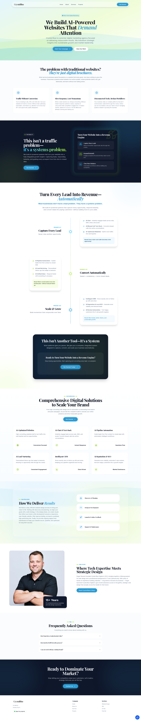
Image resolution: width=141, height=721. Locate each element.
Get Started (122, 4)
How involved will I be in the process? (51, 643)
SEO (103, 706)
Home (61, 4)
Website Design (106, 704)
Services (73, 4)
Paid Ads (104, 711)
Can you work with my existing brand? (52, 650)
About (67, 4)
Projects (80, 4)
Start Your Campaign (61, 49)
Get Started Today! (69, 367)
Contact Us (69, 686)
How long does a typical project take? (52, 636)
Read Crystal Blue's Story (83, 590)
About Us (74, 706)
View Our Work (81, 49)
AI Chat (103, 708)
